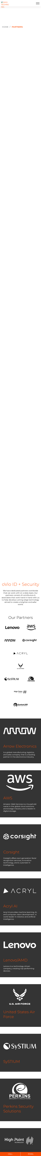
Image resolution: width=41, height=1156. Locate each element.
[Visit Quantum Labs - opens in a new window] (20, 707)
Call (10, 1154)
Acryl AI (10, 906)
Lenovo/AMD (15, 960)
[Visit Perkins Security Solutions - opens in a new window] (31, 681)
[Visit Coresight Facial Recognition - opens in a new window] (29, 642)
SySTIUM (11, 1061)
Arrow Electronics (20, 746)
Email (31, 1154)
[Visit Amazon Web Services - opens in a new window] (31, 630)
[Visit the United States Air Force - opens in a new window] (20, 668)
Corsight (11, 852)
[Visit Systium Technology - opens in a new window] (11, 681)
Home (5, 27)
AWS (7, 798)
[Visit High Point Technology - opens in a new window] (20, 694)
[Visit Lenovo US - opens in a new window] (12, 630)
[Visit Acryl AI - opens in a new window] (20, 655)
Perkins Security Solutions (18, 1108)
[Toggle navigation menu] (37, 3)
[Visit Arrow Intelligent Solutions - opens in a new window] (9, 642)
